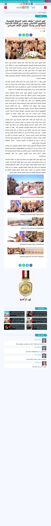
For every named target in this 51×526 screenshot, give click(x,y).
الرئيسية (44, 12)
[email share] (20, 34)
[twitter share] (27, 34)
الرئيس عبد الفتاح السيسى (22, 122)
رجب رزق (42, 31)
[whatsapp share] (23, 34)
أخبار (40, 12)
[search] (5, 7)
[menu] (45, 7)
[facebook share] (30, 34)
